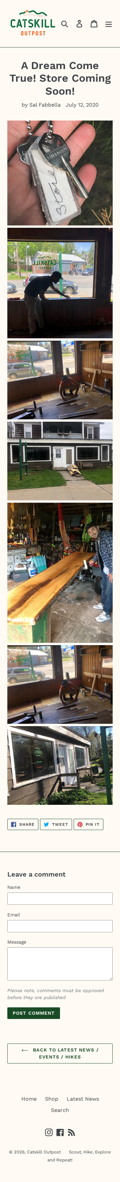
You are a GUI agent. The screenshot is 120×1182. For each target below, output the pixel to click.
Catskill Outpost (44, 1151)
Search (60, 1110)
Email (13, 914)
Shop (51, 1099)
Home (29, 1099)
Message (16, 942)
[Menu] (108, 23)
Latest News (83, 1099)
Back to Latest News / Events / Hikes (65, 1053)
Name (13, 887)
